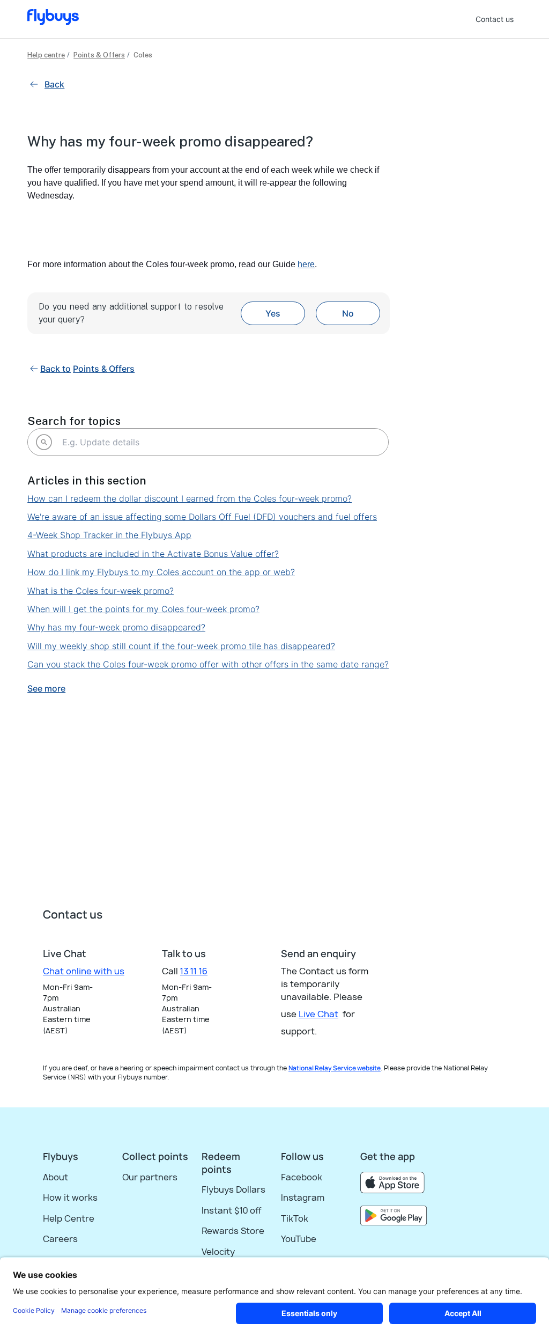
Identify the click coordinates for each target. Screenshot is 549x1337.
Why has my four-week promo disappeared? (116, 627)
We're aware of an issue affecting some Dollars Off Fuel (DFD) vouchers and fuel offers (202, 516)
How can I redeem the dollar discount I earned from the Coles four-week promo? (189, 498)
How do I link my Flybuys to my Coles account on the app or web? (161, 572)
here (306, 264)
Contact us (495, 19)
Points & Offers (99, 55)
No (348, 313)
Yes (272, 313)
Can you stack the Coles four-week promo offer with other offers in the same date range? (208, 664)
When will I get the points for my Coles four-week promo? (143, 609)
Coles (142, 55)
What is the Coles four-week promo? (100, 591)
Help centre (46, 55)
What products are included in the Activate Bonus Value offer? (153, 554)
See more (46, 688)
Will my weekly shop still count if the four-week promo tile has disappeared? (181, 646)
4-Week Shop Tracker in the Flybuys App (109, 535)
